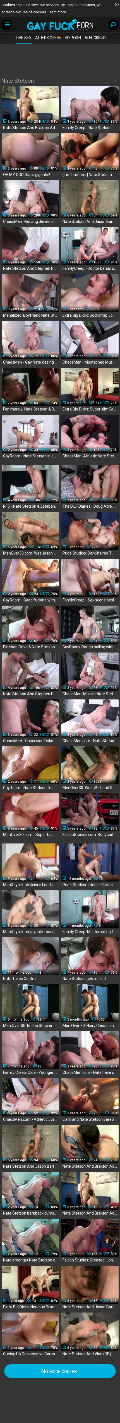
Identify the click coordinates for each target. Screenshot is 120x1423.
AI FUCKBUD (95, 38)
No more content (60, 1371)
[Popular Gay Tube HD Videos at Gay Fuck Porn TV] (60, 24)
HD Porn (73, 38)
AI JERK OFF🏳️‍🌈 (48, 38)
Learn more (57, 12)
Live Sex (24, 38)
